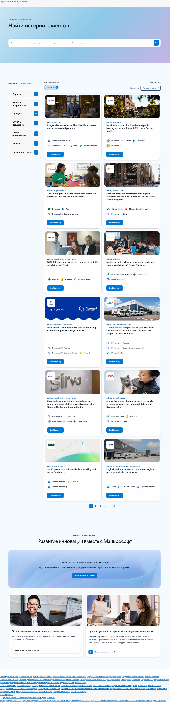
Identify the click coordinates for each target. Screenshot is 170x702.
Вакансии (161, 688)
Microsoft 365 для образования (107, 679)
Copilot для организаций (10, 676)
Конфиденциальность (81, 700)
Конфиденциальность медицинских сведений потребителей (25, 700)
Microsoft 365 (26, 676)
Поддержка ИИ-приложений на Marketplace (18, 688)
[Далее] (118, 506)
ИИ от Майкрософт (8, 685)
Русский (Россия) (7, 694)
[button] (156, 43)
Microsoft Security (24, 685)
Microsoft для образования (30, 679)
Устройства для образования (53, 679)
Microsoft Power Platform (89, 688)
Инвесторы (81, 691)
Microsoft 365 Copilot (87, 685)
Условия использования (125, 700)
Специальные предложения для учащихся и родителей (45, 682)
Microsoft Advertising (69, 685)
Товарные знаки (142, 700)
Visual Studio (151, 688)
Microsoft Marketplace (70, 688)
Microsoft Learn (154, 685)
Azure (34, 685)
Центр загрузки (114, 676)
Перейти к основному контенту (14, 1)
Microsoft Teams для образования (80, 679)
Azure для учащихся (77, 682)
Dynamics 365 (43, 685)
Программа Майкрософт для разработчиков (128, 685)
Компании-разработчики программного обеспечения (122, 688)
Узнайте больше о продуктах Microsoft (49, 676)
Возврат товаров (152, 676)
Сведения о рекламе (157, 700)
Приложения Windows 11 (75, 676)
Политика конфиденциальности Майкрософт (57, 691)
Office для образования (130, 679)
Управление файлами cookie (102, 700)
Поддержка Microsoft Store (133, 676)
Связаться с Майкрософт (61, 700)
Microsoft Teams (103, 685)
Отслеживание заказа (9, 679)
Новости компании (30, 691)
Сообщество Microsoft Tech (49, 688)
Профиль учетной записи (97, 676)
